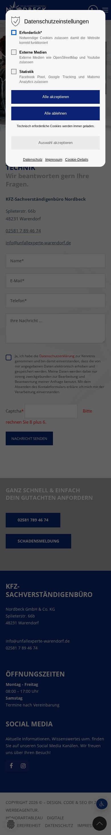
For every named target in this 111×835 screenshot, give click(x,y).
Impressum (53, 160)
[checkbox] (14, 32)
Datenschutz (32, 160)
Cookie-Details (76, 160)
